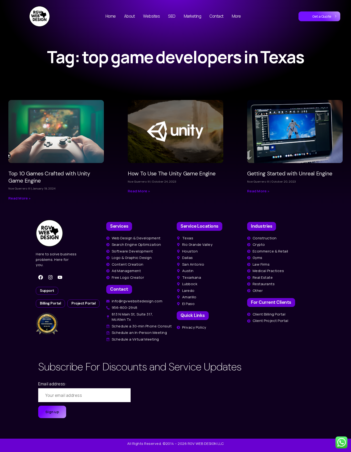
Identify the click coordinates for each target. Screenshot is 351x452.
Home (111, 16)
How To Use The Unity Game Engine (171, 173)
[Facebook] (40, 277)
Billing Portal (50, 303)
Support (47, 290)
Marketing (192, 16)
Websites (151, 16)
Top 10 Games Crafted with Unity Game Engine (49, 177)
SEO (172, 16)
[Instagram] (50, 277)
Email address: (52, 384)
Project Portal (83, 303)
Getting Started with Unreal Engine (289, 173)
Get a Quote (321, 16)
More (236, 16)
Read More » (19, 198)
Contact (216, 16)
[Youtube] (60, 277)
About (129, 16)
